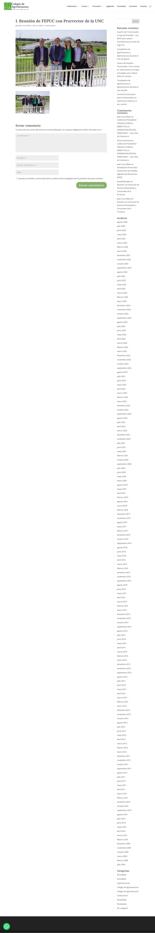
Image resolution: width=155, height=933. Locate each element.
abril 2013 (121, 693)
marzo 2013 (122, 697)
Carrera (84, 6)
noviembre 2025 (124, 259)
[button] (6, 926)
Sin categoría (122, 908)
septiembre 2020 (124, 464)
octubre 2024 (122, 314)
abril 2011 (121, 789)
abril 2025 (121, 288)
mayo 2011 (121, 785)
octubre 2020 (122, 460)
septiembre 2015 (124, 581)
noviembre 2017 (124, 518)
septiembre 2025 (124, 268)
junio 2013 (121, 685)
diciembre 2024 (123, 305)
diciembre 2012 (123, 710)
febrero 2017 (122, 531)
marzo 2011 (122, 793)
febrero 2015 (122, 606)
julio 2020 (121, 468)
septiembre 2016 (124, 543)
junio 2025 (121, 280)
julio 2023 (121, 376)
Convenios (133, 6)
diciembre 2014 (123, 614)
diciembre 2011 (123, 756)
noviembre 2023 (124, 359)
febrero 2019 (122, 497)
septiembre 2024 (124, 318)
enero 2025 (122, 301)
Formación (96, 6)
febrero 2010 (122, 839)
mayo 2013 (121, 689)
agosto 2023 (122, 372)
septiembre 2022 (124, 414)
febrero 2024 (122, 347)
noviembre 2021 (124, 439)
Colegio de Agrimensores (127, 887)
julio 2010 (121, 818)
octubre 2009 (122, 852)
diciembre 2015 (123, 572)
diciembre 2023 (123, 355)
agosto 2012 (122, 722)
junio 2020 (121, 472)
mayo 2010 (121, 827)
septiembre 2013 (124, 672)
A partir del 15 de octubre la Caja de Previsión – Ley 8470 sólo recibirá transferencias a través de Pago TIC (128, 38)
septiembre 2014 (124, 626)
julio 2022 (121, 422)
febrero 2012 (122, 747)
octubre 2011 (122, 764)
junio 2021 (121, 447)
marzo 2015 (122, 601)
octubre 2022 (122, 410)
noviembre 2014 (124, 618)
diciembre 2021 (123, 435)
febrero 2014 (122, 656)
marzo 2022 (122, 430)
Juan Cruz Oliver (25, 25)
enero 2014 (122, 660)
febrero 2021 (122, 455)
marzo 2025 (122, 293)
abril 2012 (121, 739)
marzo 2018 (122, 505)
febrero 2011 (122, 798)
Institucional (71, 6)
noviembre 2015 (124, 576)
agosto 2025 (122, 272)
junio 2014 (121, 639)
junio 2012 (121, 731)
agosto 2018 (122, 501)
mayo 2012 (121, 735)
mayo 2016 (121, 555)
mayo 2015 (121, 593)
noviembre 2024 (124, 309)
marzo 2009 (122, 856)
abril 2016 (121, 560)
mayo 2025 (121, 284)
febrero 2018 (122, 510)
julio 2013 (121, 681)
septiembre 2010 (124, 810)
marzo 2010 (122, 835)
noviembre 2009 (124, 848)
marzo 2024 (122, 343)
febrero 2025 (122, 297)
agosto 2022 (122, 418)
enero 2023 (122, 401)
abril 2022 (121, 426)
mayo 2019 (121, 489)
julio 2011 (121, 777)
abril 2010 (121, 831)
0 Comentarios (49, 25)
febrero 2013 (122, 702)
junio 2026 (121, 230)
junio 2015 (121, 589)
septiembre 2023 (124, 368)
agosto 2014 (122, 631)
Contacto (143, 6)
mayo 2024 (121, 334)
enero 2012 (122, 752)
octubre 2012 (122, 718)
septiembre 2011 (124, 768)
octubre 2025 (122, 264)
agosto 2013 (122, 677)
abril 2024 (121, 339)
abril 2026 (121, 238)
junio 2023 (121, 380)
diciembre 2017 (123, 514)
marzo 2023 (122, 393)
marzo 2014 (122, 652)
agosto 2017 (122, 522)
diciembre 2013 (123, 664)
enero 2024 (122, 351)
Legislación (110, 6)
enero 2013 (122, 706)
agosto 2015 (122, 585)
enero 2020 (122, 480)
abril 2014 (121, 647)
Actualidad (121, 874)
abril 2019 (121, 493)
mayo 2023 (121, 384)
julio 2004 (121, 864)
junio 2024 (121, 330)
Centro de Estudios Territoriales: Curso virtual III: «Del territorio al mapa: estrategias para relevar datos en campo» (128, 69)
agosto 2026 (122, 222)
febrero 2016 (122, 568)
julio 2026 (121, 226)
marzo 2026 (122, 243)
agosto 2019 (122, 485)
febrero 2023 (122, 397)
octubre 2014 (122, 622)
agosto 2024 (122, 322)
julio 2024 (121, 326)
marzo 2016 (122, 564)
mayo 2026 (121, 234)
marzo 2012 (122, 743)
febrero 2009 (122, 860)
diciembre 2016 (123, 535)
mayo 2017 (121, 526)
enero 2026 (122, 251)
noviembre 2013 (124, 668)
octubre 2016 (122, 539)
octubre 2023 (122, 364)
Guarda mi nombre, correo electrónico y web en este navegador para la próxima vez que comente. (60, 178)
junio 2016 (121, 551)
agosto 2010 (122, 814)
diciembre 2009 (123, 843)
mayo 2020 (121, 476)
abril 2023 (121, 389)
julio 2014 (121, 635)
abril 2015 (121, 597)
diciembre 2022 (123, 405)
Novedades (121, 6)
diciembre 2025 (123, 255)
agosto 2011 (122, 773)
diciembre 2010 (123, 802)
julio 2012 (121, 727)
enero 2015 (122, 610)
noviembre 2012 (124, 714)
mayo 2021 (121, 451)
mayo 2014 (121, 643)
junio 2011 (121, 781)
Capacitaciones (123, 883)
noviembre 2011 (124, 760)
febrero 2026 (122, 247)
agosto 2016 (122, 547)
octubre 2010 (122, 806)
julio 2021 (121, 443)
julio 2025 (121, 276)
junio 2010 (121, 823)
